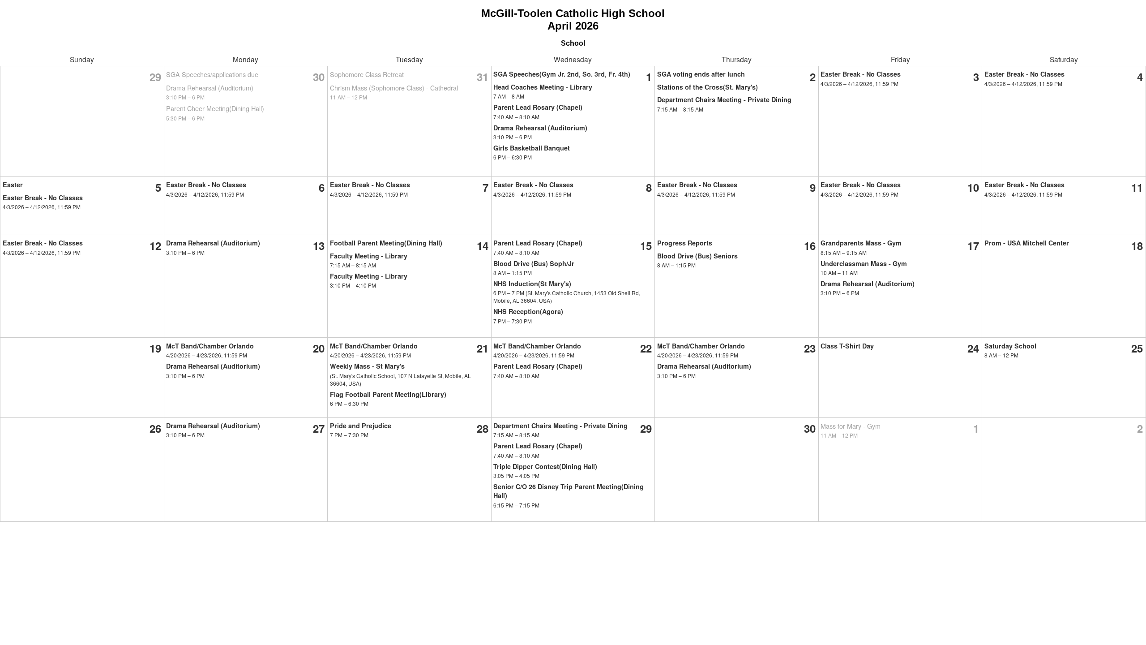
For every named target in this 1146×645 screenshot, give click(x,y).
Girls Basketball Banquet (531, 147)
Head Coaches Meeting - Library (542, 86)
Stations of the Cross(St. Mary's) (707, 86)
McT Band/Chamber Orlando (210, 345)
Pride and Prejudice (360, 425)
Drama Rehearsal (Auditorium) (209, 87)
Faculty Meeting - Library (368, 255)
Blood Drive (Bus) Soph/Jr (533, 263)
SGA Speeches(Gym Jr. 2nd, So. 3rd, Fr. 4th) (561, 73)
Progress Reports (684, 242)
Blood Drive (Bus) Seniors (697, 255)
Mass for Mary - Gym (851, 425)
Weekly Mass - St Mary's (367, 365)
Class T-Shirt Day (847, 345)
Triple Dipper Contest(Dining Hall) (545, 466)
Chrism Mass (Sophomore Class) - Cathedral (394, 87)
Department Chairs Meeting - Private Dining (724, 99)
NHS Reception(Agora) (528, 311)
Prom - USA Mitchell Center (1026, 242)
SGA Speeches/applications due (212, 74)
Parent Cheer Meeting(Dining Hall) (215, 108)
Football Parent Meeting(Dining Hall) (386, 242)
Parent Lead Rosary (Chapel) (537, 107)
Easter (13, 184)
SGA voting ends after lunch (701, 73)
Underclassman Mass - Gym (864, 263)
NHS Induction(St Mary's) (532, 283)
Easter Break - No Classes (861, 73)
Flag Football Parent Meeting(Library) (388, 394)
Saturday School (1010, 345)
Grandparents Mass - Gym (861, 242)
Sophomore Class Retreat (367, 74)
